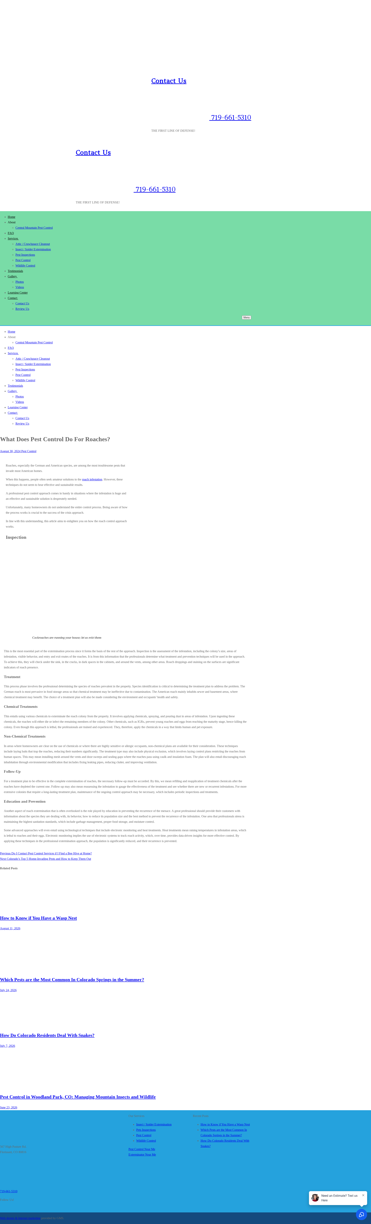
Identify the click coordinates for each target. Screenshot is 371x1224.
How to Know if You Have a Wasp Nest (38, 918)
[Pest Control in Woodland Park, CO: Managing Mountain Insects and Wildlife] (29, 1086)
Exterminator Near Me (142, 1154)
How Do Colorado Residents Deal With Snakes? (47, 1035)
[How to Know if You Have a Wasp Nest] (29, 907)
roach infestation (92, 479)
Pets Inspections (146, 1129)
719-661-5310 (230, 117)
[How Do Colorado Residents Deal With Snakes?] (29, 1024)
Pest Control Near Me (141, 1149)
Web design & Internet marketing (20, 1218)
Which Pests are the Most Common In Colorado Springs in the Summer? (72, 979)
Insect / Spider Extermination (154, 1124)
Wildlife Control (146, 1140)
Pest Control (28, 451)
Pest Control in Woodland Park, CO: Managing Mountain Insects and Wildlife (78, 1096)
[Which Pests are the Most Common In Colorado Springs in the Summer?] (29, 969)
